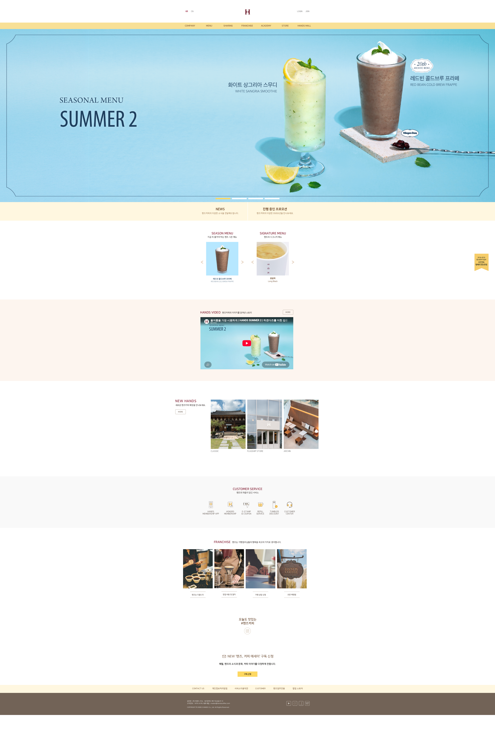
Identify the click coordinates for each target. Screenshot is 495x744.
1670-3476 (198, 703)
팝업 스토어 (298, 688)
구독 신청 (247, 674)
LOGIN (300, 11)
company (190, 26)
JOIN (307, 11)
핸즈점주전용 (279, 688)
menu (209, 26)
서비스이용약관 (241, 688)
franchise (247, 26)
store (285, 26)
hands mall (304, 26)
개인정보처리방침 (220, 688)
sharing (228, 26)
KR (187, 11)
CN (192, 11)
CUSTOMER (260, 688)
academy (266, 26)
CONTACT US (198, 688)
